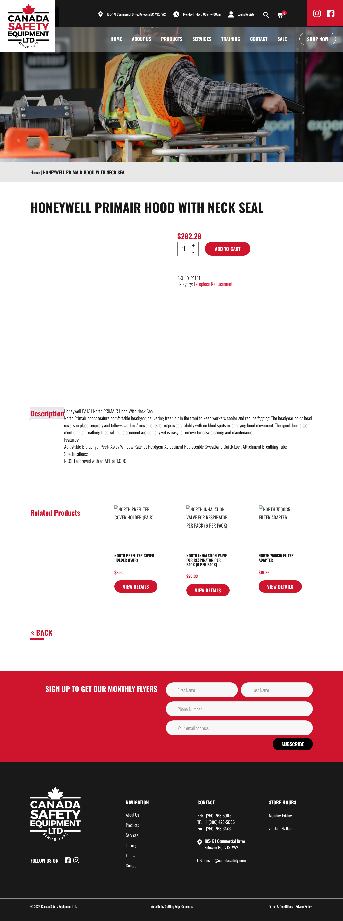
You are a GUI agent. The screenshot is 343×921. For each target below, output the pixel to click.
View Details (136, 586)
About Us (141, 38)
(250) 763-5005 (218, 815)
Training (230, 38)
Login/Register (247, 14)
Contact (258, 38)
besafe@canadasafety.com (225, 860)
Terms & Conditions (281, 906)
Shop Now (317, 38)
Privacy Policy (304, 906)
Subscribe (292, 743)
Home (116, 38)
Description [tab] (47, 413)
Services (201, 38)
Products (171, 38)
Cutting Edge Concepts (179, 906)
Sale (282, 38)
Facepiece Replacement (213, 283)
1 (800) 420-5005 (220, 822)
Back (43, 632)
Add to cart (227, 248)
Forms (130, 855)
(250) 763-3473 (218, 828)
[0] (280, 14)
